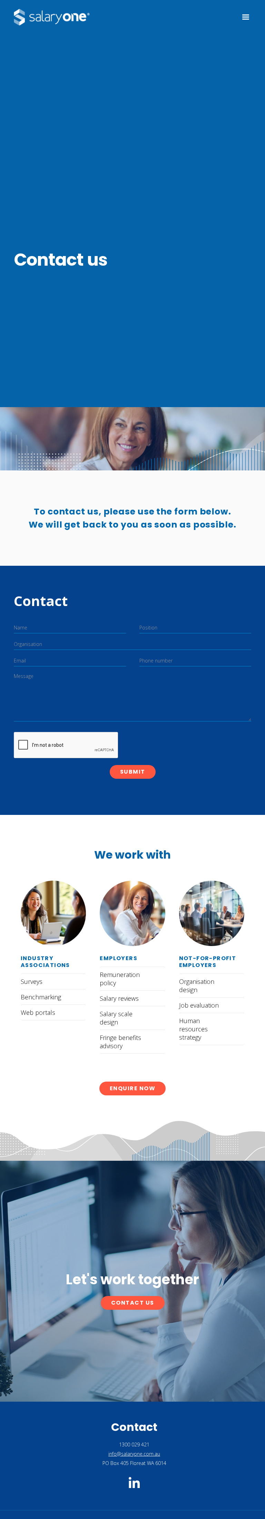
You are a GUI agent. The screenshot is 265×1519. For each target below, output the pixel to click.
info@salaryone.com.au (134, 1454)
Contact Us (132, 1303)
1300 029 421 (134, 1444)
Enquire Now (133, 1088)
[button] (242, 17)
